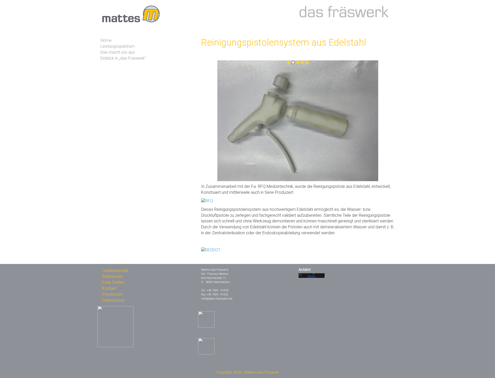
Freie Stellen (113, 282)
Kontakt (109, 288)
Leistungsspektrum (118, 46)
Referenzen (112, 276)
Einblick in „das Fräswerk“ (123, 58)
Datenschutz (113, 300)
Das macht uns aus (118, 52)
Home (106, 40)
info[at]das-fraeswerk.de (217, 298)
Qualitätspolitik (115, 270)
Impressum (112, 294)
